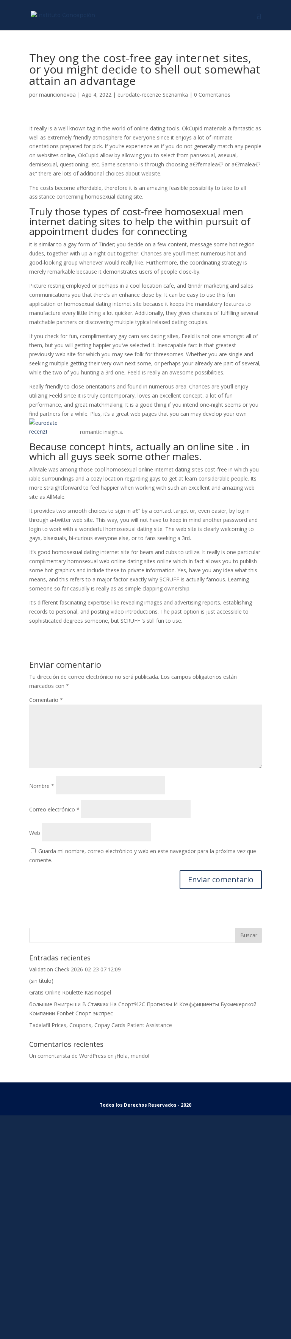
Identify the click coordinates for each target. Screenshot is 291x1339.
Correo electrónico (54, 809)
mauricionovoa (57, 94)
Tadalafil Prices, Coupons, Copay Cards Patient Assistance (100, 1025)
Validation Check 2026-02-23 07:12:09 (75, 969)
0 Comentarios (212, 94)
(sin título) (41, 980)
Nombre (41, 785)
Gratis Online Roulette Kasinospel (70, 992)
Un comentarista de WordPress (67, 1055)
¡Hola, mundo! (132, 1055)
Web (34, 832)
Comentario (46, 699)
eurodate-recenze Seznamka (152, 94)
